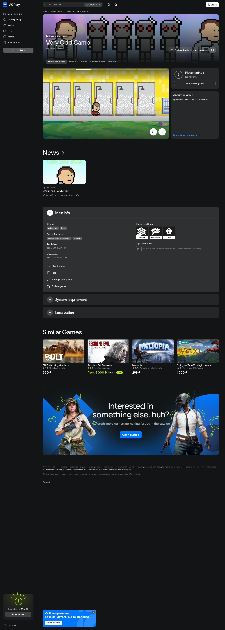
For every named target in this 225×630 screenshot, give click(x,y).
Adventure (50, 49)
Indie (60, 49)
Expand (46, 482)
